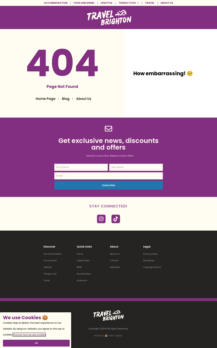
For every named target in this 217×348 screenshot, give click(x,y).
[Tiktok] (115, 219)
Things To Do (127, 2)
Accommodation (55, 2)
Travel (149, 2)
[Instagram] (101, 219)
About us (167, 2)
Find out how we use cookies (29, 334)
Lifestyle (106, 2)
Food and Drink (84, 2)
